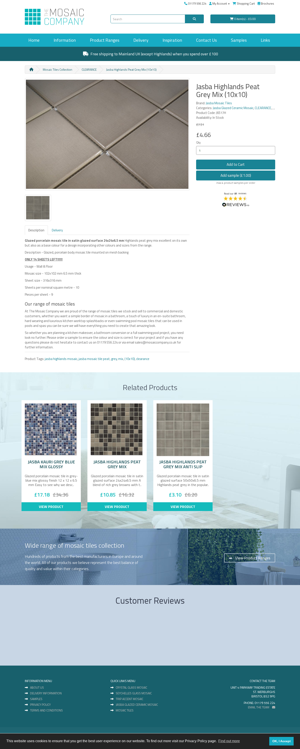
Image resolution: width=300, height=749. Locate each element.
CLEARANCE (89, 69)
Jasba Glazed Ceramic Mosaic (233, 107)
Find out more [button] (229, 741)
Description (36, 230)
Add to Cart (236, 164)
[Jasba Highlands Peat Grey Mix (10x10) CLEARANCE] (107, 134)
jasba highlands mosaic (61, 358)
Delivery (140, 40)
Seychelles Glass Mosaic (134, 693)
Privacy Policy (40, 704)
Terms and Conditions (46, 710)
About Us (37, 687)
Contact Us (206, 40)
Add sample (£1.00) (235, 175)
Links (265, 40)
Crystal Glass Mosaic (131, 687)
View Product (51, 506)
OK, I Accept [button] (281, 741)
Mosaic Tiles (125, 710)
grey (114, 358)
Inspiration (172, 40)
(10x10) (130, 358)
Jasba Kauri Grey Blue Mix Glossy (51, 464)
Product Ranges (104, 40)
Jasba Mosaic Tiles (219, 103)
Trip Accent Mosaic (129, 699)
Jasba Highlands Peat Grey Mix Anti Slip (183, 464)
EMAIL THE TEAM (259, 707)
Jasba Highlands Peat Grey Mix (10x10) (131, 69)
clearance (142, 358)
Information (65, 40)
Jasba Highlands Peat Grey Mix (117, 464)
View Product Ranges (252, 558)
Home (34, 40)
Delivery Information (46, 693)
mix (120, 358)
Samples (239, 40)
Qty (198, 142)
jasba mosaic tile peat (94, 358)
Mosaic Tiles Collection (57, 69)
